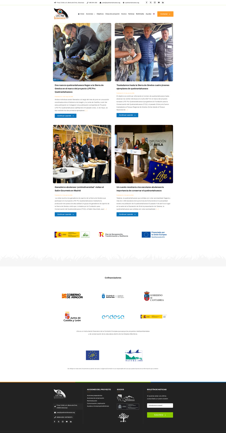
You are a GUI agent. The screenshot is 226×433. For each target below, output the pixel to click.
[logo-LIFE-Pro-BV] (59, 389)
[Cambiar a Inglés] (154, 14)
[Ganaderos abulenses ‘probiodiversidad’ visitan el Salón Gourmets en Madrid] (82, 126)
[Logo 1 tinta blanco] (126, 395)
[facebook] (146, 2)
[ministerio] (128, 404)
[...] (85, 110)
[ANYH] (123, 412)
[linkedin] (162, 2)
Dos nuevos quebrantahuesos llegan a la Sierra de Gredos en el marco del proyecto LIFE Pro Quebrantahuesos (79, 88)
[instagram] (154, 2)
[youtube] (158, 2)
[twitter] (150, 2)
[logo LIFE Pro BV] (61, 8)
